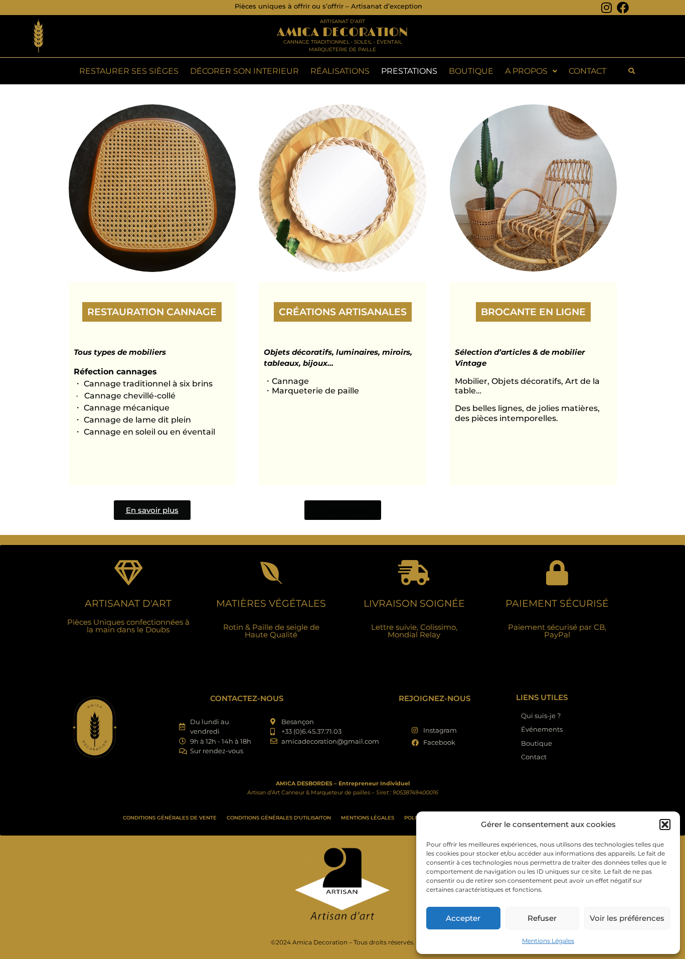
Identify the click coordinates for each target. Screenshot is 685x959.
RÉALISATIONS (340, 71)
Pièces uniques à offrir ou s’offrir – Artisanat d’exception (328, 6)
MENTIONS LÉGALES (367, 817)
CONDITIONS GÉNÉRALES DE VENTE (170, 817)
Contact (587, 71)
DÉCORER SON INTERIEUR (244, 71)
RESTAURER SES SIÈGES (129, 71)
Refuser (542, 918)
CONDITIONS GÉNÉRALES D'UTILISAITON (279, 817)
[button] (665, 824)
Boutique (471, 71)
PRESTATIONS (409, 71)
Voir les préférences (627, 918)
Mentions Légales (548, 940)
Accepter (463, 918)
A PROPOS (526, 71)
